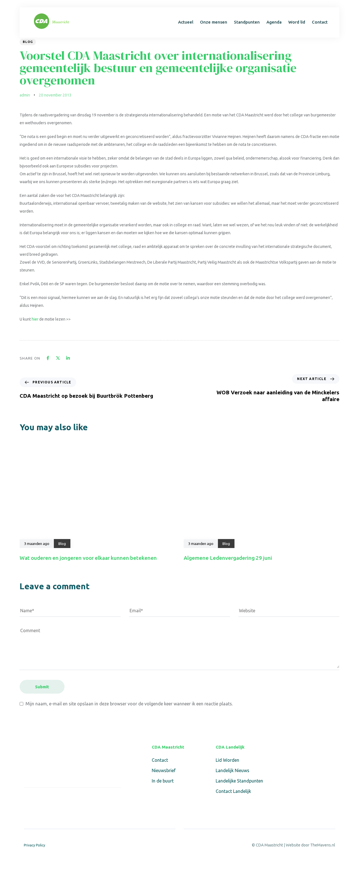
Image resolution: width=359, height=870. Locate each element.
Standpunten (247, 22)
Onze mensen (213, 22)
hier (35, 319)
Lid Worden (227, 760)
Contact (320, 22)
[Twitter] (40, 799)
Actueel (185, 22)
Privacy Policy (34, 845)
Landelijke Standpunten (239, 780)
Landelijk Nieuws (232, 770)
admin (25, 95)
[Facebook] (27, 799)
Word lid (296, 22)
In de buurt (163, 780)
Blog (28, 41)
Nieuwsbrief (164, 770)
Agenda (274, 22)
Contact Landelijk (233, 791)
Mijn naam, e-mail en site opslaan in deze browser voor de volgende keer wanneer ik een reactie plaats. (129, 703)
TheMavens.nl (322, 845)
